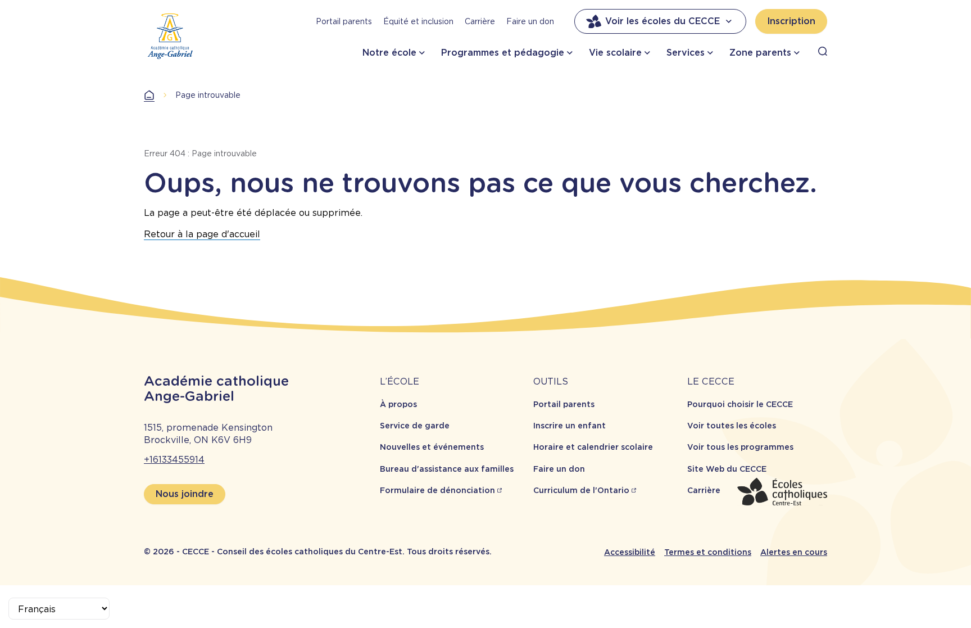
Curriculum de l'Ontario (581, 490)
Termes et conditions (707, 552)
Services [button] (685, 52)
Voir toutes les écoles (731, 425)
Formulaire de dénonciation (437, 490)
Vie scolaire (615, 52)
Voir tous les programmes (740, 446)
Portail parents (344, 21)
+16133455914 (174, 459)
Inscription (791, 21)
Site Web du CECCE (726, 468)
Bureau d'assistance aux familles (447, 468)
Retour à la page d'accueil (202, 234)
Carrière (480, 21)
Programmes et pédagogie (502, 52)
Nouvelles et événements (432, 446)
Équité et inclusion (418, 21)
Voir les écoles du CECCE (662, 21)
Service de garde (415, 425)
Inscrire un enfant (569, 425)
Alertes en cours (793, 552)
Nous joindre (185, 494)
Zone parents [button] (760, 52)
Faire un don (530, 21)
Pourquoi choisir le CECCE (740, 404)
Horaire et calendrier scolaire (593, 446)
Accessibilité (629, 552)
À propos (398, 404)
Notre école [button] (389, 52)
